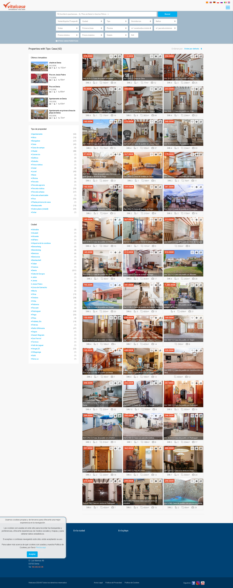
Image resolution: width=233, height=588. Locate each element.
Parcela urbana (38, 192)
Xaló (34, 355)
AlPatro (35, 240)
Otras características (67, 41)
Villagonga (36, 352)
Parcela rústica (38, 188)
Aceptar (32, 554)
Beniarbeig (36, 247)
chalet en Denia (55, 63)
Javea (34, 281)
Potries (35, 325)
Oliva (34, 294)
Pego (34, 315)
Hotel (34, 168)
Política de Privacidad (113, 583)
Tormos (35, 342)
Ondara (35, 298)
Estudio (35, 161)
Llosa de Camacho (39, 287)
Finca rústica (37, 165)
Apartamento (37, 134)
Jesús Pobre (37, 284)
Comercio (36, 154)
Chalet (34, 151)
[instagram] (198, 583)
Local (34, 171)
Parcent (35, 308)
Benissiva (36, 257)
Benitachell (36, 260)
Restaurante (37, 205)
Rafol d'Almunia (38, 328)
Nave (34, 175)
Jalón (34, 277)
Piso (34, 199)
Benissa (35, 253)
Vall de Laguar (38, 345)
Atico (34, 137)
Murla (34, 291)
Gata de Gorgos (38, 274)
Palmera (35, 304)
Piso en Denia (54, 87)
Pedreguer (36, 311)
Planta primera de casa (41, 202)
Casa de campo (38, 148)
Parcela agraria (38, 185)
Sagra (34, 332)
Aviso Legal (98, 583)
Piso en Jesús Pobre (57, 75)
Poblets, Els (36, 321)
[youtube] (202, 583)
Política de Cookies (132, 583)
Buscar (167, 14)
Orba (34, 301)
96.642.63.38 (37, 567)
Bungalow (36, 141)
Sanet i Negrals (38, 335)
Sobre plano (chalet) (40, 209)
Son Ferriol (36, 338)
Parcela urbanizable (40, 195)
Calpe (34, 264)
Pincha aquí (41, 547)
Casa (34, 144)
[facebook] (194, 583)
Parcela (35, 182)
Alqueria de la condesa (41, 243)
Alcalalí (35, 233)
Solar (34, 212)
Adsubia (35, 230)
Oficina (35, 178)
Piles (34, 318)
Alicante (35, 236)
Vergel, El (36, 349)
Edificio (35, 158)
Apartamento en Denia (58, 99)
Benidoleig (36, 250)
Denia (34, 270)
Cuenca (35, 267)
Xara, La (35, 359)
